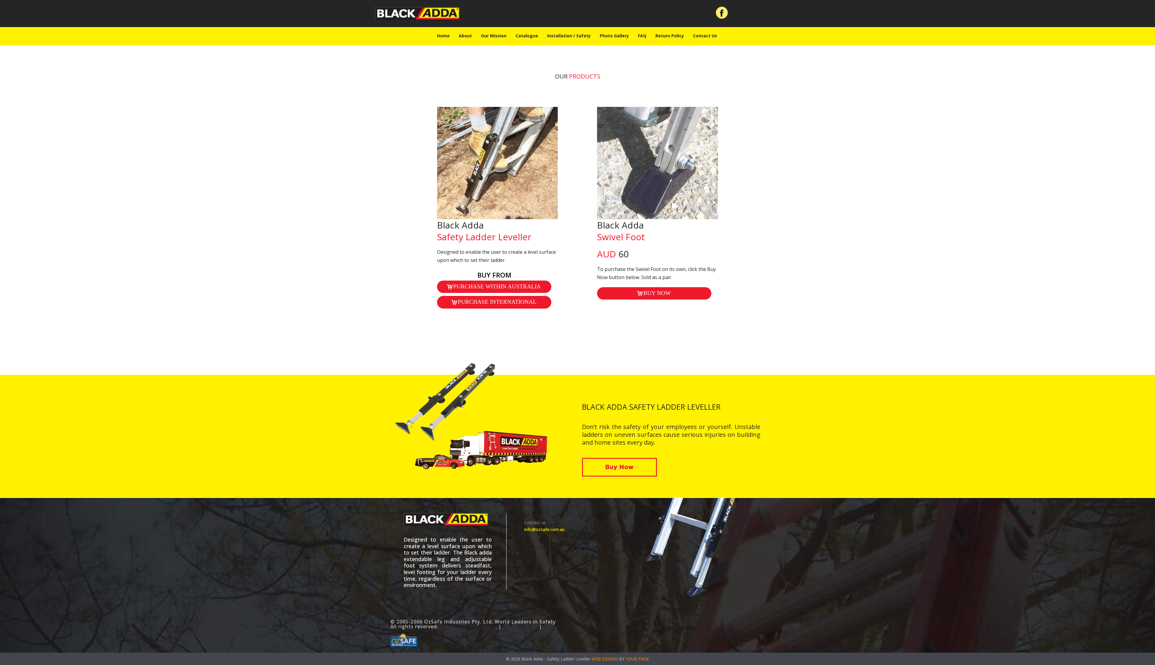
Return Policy (669, 36)
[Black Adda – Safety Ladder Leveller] (417, 13)
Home (443, 36)
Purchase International (497, 302)
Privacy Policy (520, 626)
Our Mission (494, 36)
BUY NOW (657, 293)
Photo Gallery (614, 36)
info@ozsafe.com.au (544, 529)
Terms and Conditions (468, 626)
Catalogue (527, 36)
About (465, 36)
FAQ (642, 36)
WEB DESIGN (605, 659)
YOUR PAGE (637, 659)
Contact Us (705, 36)
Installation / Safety (569, 36)
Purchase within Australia (497, 286)
